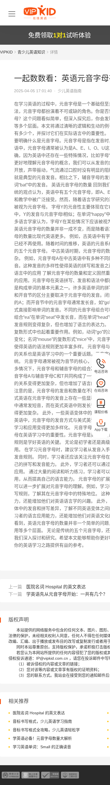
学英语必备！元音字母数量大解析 (42, 738)
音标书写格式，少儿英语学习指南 (42, 721)
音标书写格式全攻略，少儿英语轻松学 (46, 730)
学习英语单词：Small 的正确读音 (42, 747)
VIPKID (6, 52)
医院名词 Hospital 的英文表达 (56, 586)
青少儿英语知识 (31, 52)
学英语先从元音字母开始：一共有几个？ (66, 594)
